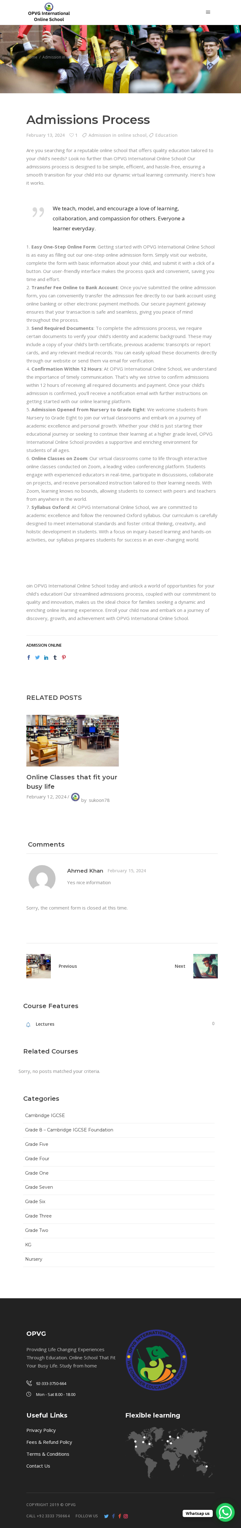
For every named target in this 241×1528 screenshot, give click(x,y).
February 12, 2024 (46, 796)
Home (31, 57)
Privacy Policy (41, 1430)
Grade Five (36, 1144)
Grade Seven (39, 1187)
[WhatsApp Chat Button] (225, 1512)
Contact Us (38, 1466)
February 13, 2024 (45, 135)
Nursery (33, 1259)
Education (166, 135)
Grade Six (35, 1201)
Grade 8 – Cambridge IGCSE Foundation (69, 1130)
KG (28, 1245)
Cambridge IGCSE (45, 1115)
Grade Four (37, 1158)
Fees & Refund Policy (49, 1442)
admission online (44, 645)
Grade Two (36, 1230)
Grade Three (38, 1216)
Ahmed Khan (85, 871)
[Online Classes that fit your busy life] (72, 741)
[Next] (201, 966)
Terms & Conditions (47, 1454)
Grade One (37, 1173)
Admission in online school (66, 57)
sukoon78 (99, 800)
